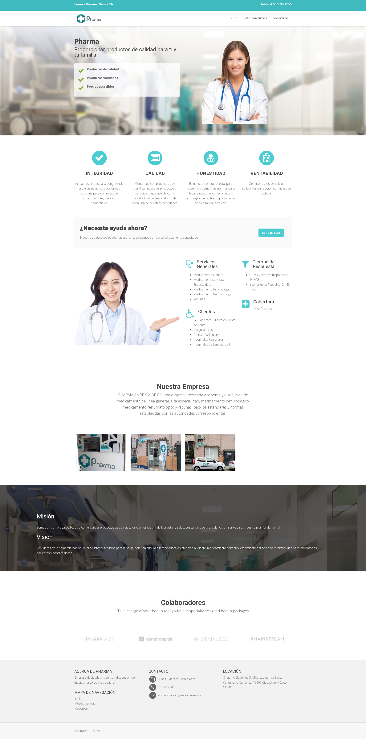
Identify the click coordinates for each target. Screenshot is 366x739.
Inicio (234, 18)
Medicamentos (84, 703)
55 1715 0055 (271, 232)
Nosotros (281, 18)
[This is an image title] (101, 453)
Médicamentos (255, 18)
